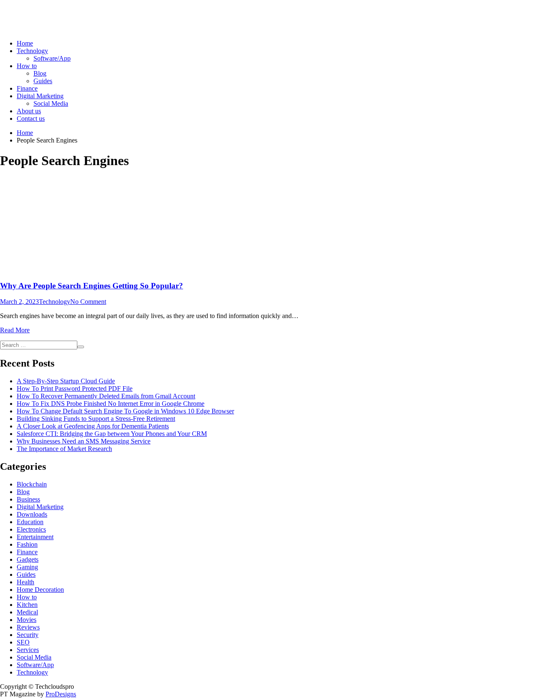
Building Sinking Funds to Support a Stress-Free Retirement (96, 418)
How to (27, 65)
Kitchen (27, 604)
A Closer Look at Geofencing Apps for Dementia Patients (93, 426)
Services (28, 649)
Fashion (27, 544)
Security (27, 634)
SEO (23, 642)
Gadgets (27, 559)
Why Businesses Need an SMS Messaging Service (83, 441)
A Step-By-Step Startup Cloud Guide (66, 381)
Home (25, 43)
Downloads (32, 514)
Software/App (52, 58)
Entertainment (35, 536)
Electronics (31, 529)
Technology (32, 50)
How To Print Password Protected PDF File (74, 388)
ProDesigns (61, 694)
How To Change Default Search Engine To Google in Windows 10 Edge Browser (125, 411)
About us (29, 111)
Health (25, 582)
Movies (26, 619)
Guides (42, 80)
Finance (27, 88)
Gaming (27, 567)
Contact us (31, 118)
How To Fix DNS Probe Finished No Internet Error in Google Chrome (110, 403)
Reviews (28, 627)
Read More (15, 330)
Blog (39, 73)
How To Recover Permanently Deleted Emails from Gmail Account (106, 396)
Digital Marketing (40, 95)
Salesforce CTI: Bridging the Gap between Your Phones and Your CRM (112, 433)
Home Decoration (40, 589)
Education (30, 521)
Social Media (50, 103)
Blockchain (32, 484)
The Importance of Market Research (64, 448)
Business (28, 499)
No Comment (88, 301)
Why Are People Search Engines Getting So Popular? (91, 285)
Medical (27, 612)
